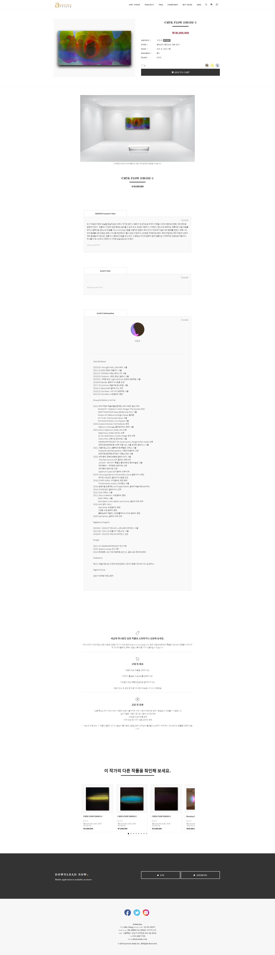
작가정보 (167, 40)
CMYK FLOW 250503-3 (92, 816)
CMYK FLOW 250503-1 (161, 816)
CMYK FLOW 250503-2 (127, 816)
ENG (199, 5)
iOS (162, 875)
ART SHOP (134, 5)
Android (201, 875)
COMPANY (173, 5)
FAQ (161, 5)
